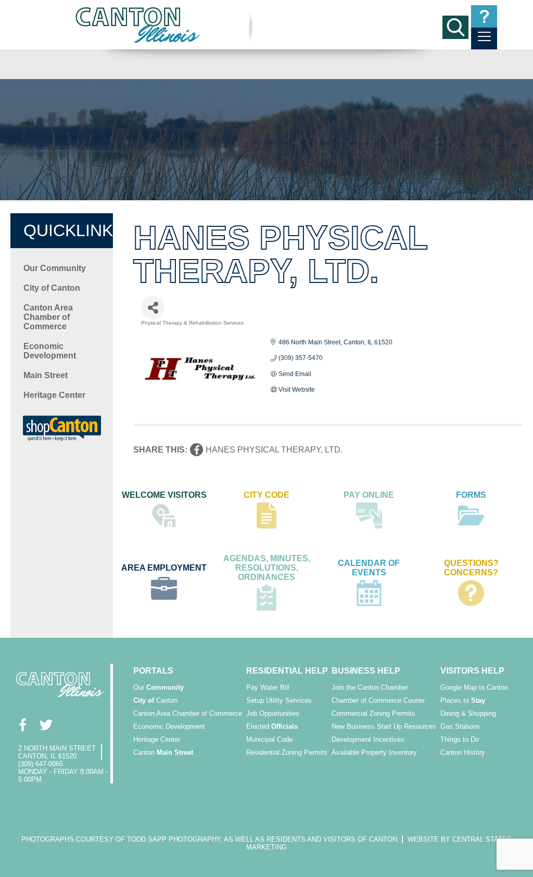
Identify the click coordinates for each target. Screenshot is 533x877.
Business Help (366, 670)
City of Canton (51, 287)
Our (158, 687)
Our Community (54, 268)
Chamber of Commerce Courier (378, 700)
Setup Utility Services (279, 700)
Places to (462, 700)
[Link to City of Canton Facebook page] (22, 725)
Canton (155, 700)
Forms (471, 495)
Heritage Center (54, 395)
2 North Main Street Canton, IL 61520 (57, 752)
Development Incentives (368, 739)
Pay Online (369, 495)
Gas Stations (460, 726)
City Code (266, 495)
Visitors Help (472, 670)
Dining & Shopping (468, 713)
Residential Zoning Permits (286, 752)
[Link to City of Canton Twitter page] (45, 725)
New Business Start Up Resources (384, 726)
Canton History (462, 752)
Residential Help (287, 670)
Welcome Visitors (164, 495)
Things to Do (459, 739)
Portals (153, 670)
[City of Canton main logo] (138, 24)
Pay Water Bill (267, 687)
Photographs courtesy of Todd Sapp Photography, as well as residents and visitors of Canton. (210, 839)
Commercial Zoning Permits (373, 713)
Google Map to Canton (474, 687)
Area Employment (164, 567)
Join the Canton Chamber (370, 687)
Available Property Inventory (374, 752)
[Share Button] (152, 307)
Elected (272, 726)
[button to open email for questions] (484, 16)
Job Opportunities (272, 713)
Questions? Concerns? (471, 568)
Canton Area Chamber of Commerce (48, 317)
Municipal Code (269, 739)
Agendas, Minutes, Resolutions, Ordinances (266, 568)
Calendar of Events (369, 568)
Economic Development (49, 351)
